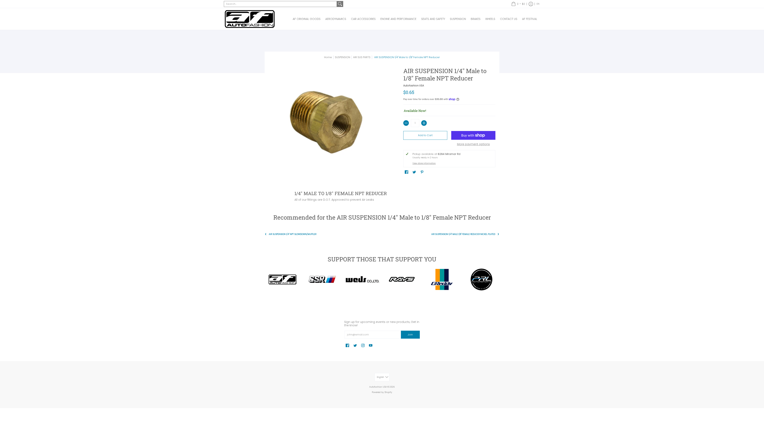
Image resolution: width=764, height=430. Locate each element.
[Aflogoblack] (282, 279)
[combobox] (280, 4)
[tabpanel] (382, 195)
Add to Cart (425, 135)
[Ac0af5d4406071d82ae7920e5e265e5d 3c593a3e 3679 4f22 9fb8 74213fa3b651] (362, 280)
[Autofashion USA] (250, 19)
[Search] (340, 4)
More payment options (473, 144)
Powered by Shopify (382, 392)
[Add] (424, 123)
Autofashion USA (413, 85)
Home (328, 57)
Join (410, 334)
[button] (518, 4)
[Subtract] (406, 123)
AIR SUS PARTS (361, 57)
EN (538, 3)
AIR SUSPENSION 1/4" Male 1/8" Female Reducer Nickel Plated (463, 234)
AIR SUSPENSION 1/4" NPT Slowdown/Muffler (292, 234)
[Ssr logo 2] (322, 279)
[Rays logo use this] (402, 279)
